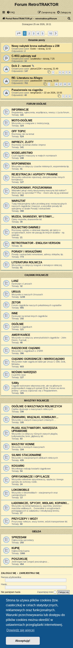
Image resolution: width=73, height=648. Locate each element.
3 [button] (33, 33)
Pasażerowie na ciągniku (27, 89)
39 (69, 84)
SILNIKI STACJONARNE (26, 455)
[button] (19, 33)
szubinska (35, 58)
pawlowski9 (36, 80)
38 (65, 84)
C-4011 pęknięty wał (24, 55)
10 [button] (50, 33)
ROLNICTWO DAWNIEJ (26, 227)
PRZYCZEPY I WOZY (25, 518)
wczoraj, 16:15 (51, 80)
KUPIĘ (16, 548)
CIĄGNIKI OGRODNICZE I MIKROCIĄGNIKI (38, 358)
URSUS (16, 291)
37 (61, 84)
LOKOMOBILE (20, 489)
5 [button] (42, 33)
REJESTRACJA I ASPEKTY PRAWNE (35, 174)
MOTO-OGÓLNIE (22, 120)
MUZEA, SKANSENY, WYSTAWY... (33, 216)
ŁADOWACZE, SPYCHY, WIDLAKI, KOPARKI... (40, 503)
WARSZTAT (19, 200)
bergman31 (36, 92)
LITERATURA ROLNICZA (27, 262)
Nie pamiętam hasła (10, 592)
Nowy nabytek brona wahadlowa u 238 (35, 45)
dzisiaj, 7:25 (49, 58)
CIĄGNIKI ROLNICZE (36, 275)
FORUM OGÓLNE (36, 103)
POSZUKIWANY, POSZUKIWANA (32, 187)
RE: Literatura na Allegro (27, 77)
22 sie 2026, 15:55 (53, 92)
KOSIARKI (18, 465)
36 (56, 84)
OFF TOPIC (19, 131)
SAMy (15, 382)
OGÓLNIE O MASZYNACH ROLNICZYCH (37, 406)
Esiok (33, 48)
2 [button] (29, 33)
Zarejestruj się (29, 573)
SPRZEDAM (19, 537)
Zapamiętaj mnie (45, 592)
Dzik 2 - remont (21, 65)
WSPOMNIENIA (21, 163)
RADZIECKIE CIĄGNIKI (26, 348)
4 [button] (38, 33)
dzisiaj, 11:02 (44, 48)
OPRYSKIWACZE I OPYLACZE (31, 476)
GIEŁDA (36, 531)
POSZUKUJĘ (20, 558)
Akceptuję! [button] (22, 640)
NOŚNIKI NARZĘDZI (24, 372)
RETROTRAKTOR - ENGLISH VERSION (36, 243)
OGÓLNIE (18, 324)
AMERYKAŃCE (21, 334)
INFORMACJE (20, 109)
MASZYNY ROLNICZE (36, 400)
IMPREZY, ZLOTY (23, 142)
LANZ (15, 280)
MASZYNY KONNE (23, 444)
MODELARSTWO (22, 152)
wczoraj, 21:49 (51, 68)
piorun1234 (35, 68)
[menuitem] (11, 12)
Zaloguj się (8, 573)
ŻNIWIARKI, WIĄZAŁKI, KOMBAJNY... (35, 417)
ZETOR (16, 302)
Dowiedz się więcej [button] (20, 630)
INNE (15, 313)
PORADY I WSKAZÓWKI (27, 251)
